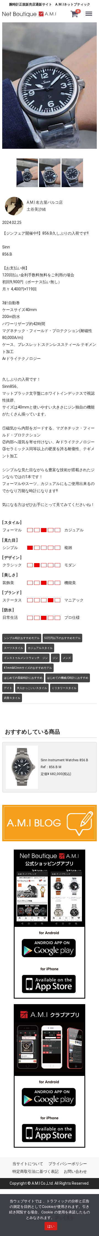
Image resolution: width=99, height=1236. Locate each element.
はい (51, 1226)
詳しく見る (64, 1217)
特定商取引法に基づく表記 (35, 1171)
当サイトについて (27, 1163)
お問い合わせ (75, 1171)
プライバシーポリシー (67, 1163)
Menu (90, 10)
